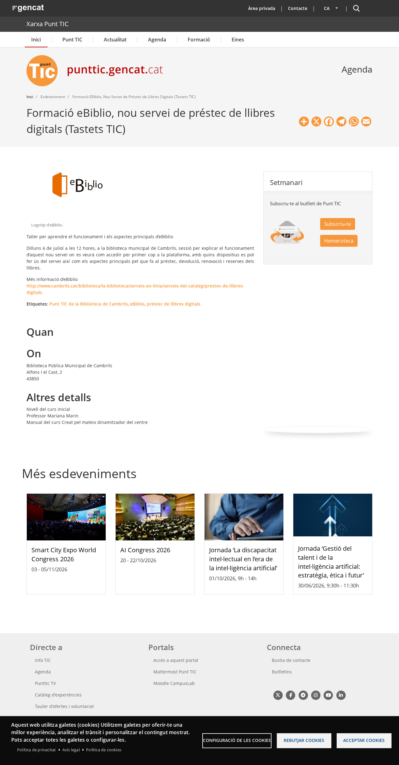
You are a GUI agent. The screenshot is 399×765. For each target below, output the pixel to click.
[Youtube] (328, 694)
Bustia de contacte (291, 660)
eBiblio (137, 304)
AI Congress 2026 (145, 550)
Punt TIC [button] (72, 39)
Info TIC (43, 660)
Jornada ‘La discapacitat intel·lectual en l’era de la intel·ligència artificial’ (243, 559)
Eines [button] (238, 39)
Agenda (157, 39)
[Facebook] (290, 694)
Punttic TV (45, 683)
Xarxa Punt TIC (47, 24)
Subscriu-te (337, 224)
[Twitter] (278, 694)
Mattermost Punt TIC (174, 672)
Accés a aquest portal (175, 660)
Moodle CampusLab (174, 683)
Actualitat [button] (115, 39)
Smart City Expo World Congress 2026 (63, 554)
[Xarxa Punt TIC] (44, 70)
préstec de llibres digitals (173, 304)
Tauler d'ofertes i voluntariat (64, 706)
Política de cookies (103, 750)
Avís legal (71, 750)
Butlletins (282, 672)
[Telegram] (303, 694)
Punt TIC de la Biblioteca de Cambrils (88, 304)
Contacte (297, 8)
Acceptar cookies (364, 740)
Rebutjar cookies (304, 740)
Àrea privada (261, 8)
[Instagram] (315, 694)
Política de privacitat (36, 750)
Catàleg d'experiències (58, 695)
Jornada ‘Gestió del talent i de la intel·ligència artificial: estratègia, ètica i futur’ (331, 561)
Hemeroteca (338, 240)
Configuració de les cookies (237, 740)
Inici (36, 39)
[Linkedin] (341, 694)
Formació (199, 39)
